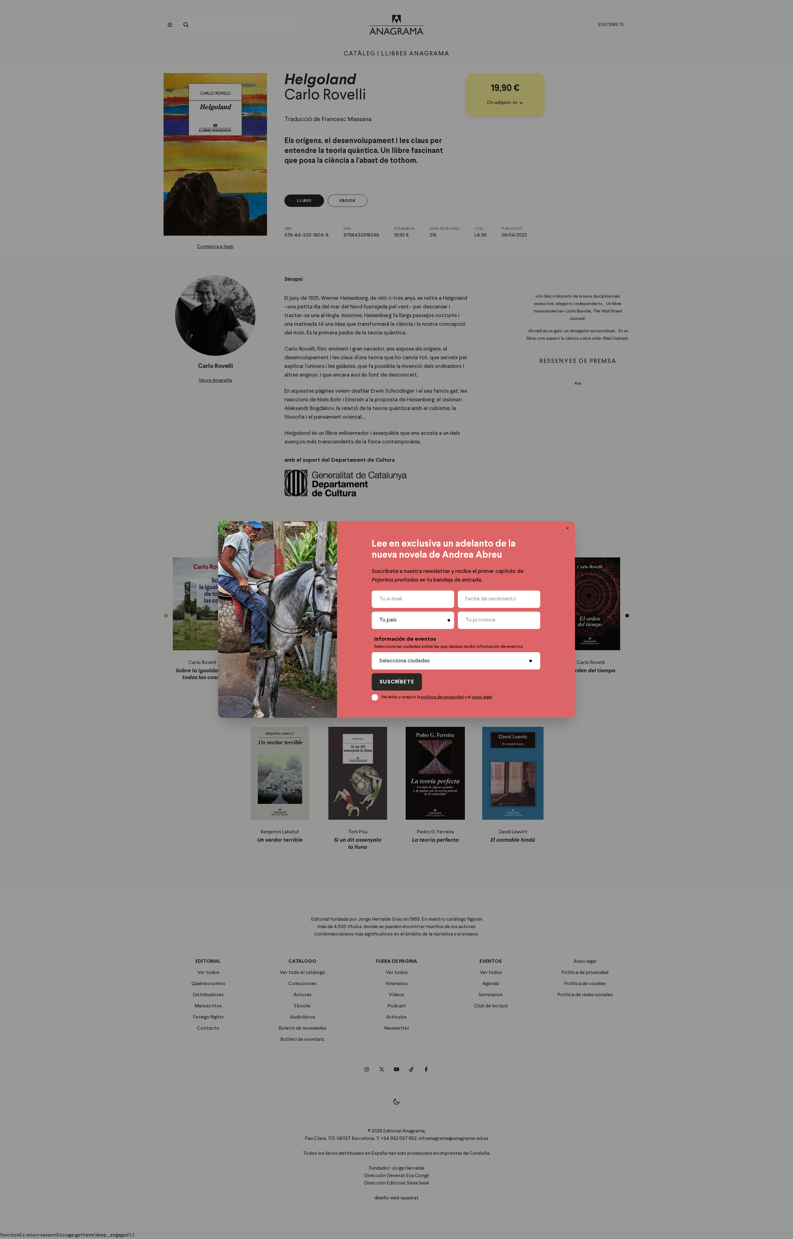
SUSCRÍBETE (396, 682)
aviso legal (482, 697)
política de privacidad (442, 697)
